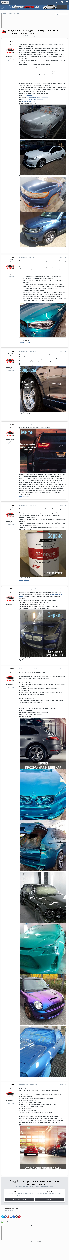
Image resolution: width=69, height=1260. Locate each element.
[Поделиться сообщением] (65, 41)
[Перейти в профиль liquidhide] (4, 31)
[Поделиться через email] (16, 1216)
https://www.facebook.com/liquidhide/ (32, 99)
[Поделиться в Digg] (11, 1216)
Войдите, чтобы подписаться (11, 13)
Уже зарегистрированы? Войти (45, 7)
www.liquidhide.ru (28, 95)
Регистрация (61, 7)
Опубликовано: (27, 41)
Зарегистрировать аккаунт (19, 1199)
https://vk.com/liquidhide (28, 101)
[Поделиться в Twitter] (2, 1216)
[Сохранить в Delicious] (13, 1216)
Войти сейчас (49, 1199)
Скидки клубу (31, 36)
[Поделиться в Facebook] (5, 1216)
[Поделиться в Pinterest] (19, 1216)
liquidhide (14, 36)
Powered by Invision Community (34, 1243)
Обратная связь (34, 1225)
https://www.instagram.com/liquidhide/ (37, 97)
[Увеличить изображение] (42, 122)
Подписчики (59, 14)
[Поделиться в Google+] (8, 1216)
